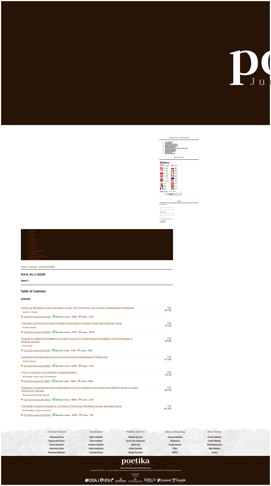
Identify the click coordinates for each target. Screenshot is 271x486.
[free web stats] (135, 474)
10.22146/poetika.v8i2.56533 (37, 399)
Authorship (168, 143)
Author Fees (168, 152)
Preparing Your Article (171, 145)
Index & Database (37, 256)
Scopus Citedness (175, 437)
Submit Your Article (171, 146)
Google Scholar (175, 444)
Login (31, 236)
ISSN (122, 468)
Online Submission (96, 448)
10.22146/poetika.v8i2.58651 (37, 381)
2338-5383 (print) (144, 468)
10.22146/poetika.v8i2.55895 (37, 332)
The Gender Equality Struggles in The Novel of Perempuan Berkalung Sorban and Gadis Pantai (71, 406)
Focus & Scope (169, 142)
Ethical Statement (170, 150)
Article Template (135, 448)
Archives (32, 247)
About (31, 233)
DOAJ (175, 448)
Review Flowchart (135, 452)
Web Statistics (214, 448)
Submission (34, 259)
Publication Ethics (56, 437)
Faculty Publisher (214, 437)
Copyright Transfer (170, 149)
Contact (214, 452)
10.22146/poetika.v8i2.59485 (37, 316)
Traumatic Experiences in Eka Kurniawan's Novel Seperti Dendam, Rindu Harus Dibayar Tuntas (71, 323)
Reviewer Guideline (96, 444)
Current (32, 244)
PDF (169, 307)
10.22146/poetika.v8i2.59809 (37, 365)
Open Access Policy (57, 440)
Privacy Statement (56, 444)
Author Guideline (96, 437)
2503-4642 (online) (131, 468)
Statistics (33, 253)
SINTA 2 (175, 452)
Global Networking (214, 444)
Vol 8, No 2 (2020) (47, 266)
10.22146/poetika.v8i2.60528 (37, 415)
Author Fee (135, 444)
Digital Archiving (170, 153)
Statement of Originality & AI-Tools (176, 148)
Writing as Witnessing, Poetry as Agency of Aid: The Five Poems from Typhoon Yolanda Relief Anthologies (77, 307)
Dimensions (175, 440)
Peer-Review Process (171, 144)
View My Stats (135, 475)
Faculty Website (214, 440)
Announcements (36, 250)
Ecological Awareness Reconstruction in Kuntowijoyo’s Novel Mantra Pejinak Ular (64, 356)
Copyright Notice (96, 452)
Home (31, 230)
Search (32, 242)
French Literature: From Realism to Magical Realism (49, 372)
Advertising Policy (56, 448)
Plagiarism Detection (56, 452)
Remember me (167, 219)
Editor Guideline (96, 440)
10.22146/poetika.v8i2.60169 (37, 350)
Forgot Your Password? (135, 440)
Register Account (135, 437)
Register (32, 239)
